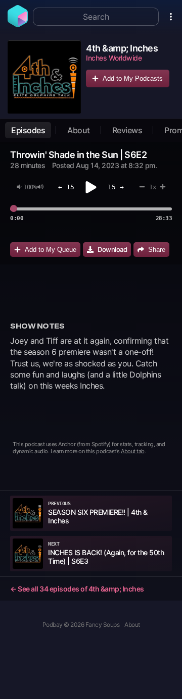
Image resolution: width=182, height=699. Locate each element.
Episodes (28, 130)
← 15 (66, 187)
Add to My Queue (50, 249)
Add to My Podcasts (133, 78)
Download (112, 249)
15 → (116, 187)
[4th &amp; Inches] (44, 77)
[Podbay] (18, 24)
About (78, 130)
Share (156, 249)
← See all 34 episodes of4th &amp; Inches (77, 588)
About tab (133, 451)
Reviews (127, 130)
